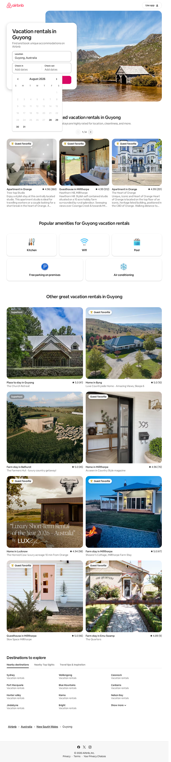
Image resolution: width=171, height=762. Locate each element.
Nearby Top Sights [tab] (44, 664)
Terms (77, 756)
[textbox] (27, 70)
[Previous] (78, 132)
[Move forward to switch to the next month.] (56, 79)
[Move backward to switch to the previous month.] (18, 79)
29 (56, 119)
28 (50, 119)
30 (17, 126)
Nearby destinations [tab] (18, 664)
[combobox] (42, 58)
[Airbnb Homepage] (15, 5)
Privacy (66, 756)
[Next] (90, 132)
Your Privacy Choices (95, 756)
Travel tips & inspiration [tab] (72, 664)
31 (24, 126)
